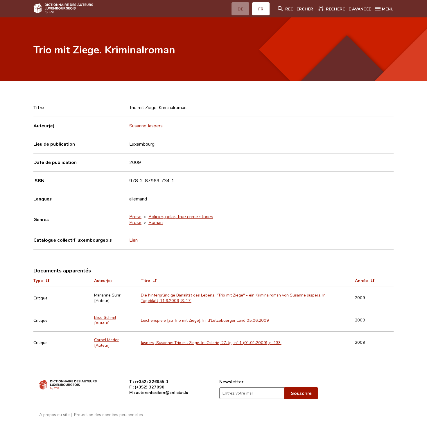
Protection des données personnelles (108, 414)
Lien (133, 240)
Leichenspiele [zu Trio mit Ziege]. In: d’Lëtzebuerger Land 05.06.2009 (205, 320)
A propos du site (54, 414)
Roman (155, 222)
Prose (135, 216)
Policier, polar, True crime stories (180, 216)
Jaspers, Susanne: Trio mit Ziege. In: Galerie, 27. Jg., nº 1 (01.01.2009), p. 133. (211, 342)
